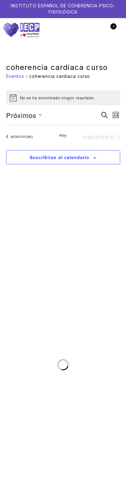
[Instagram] (99, 265)
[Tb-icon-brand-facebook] (87, 265)
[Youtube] (112, 265)
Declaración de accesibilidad (85, 418)
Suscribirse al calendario (59, 157)
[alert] (63, 97)
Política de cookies (30, 418)
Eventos (15, 76)
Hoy (63, 135)
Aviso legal (54, 412)
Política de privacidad (93, 412)
